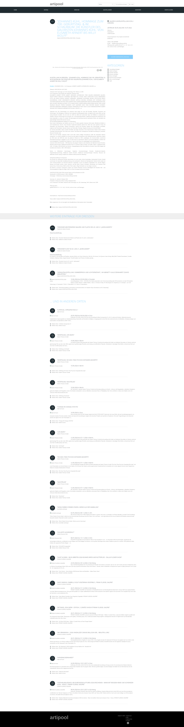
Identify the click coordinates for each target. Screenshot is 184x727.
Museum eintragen (113, 74)
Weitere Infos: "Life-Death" (57, 446)
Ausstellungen (107, 10)
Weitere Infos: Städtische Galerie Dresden (62, 239)
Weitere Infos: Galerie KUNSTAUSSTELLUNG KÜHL (64, 289)
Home (15, 10)
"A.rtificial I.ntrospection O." (67, 310)
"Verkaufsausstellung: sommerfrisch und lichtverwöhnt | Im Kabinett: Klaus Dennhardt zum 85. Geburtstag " (93, 273)
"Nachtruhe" (61, 482)
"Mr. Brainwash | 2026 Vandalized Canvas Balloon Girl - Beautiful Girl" (83, 632)
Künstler (76, 10)
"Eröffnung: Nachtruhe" (66, 382)
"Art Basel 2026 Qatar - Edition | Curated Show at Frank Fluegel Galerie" (83, 607)
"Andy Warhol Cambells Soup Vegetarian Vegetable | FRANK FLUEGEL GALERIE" (85, 582)
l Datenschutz (128, 719)
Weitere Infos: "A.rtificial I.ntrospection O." (61, 323)
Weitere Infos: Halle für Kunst (59, 325)
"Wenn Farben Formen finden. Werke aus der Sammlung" (78, 507)
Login (131, 4)
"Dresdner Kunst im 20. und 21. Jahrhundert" (73, 249)
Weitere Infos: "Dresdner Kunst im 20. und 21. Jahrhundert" (65, 261)
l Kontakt (127, 720)
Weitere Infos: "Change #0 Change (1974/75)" (62, 420)
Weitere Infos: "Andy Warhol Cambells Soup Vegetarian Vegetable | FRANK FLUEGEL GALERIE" (74, 596)
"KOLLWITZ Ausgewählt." (65, 532)
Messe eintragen (113, 76)
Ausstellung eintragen (122, 4)
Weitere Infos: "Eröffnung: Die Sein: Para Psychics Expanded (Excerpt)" (68, 370)
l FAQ (126, 717)
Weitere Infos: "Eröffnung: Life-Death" (60, 349)
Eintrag (46, 10)
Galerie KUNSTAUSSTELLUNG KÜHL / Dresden (68, 38)
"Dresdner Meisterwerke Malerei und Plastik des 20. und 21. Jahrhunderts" (84, 227)
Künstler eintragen (113, 72)
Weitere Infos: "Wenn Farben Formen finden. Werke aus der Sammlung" (68, 521)
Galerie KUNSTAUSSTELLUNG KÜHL (67, 207)
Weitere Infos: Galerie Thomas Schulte (61, 350)
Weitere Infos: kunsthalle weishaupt (60, 522)
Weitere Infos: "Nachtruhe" (57, 496)
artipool (56, 4)
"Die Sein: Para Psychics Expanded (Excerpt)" (73, 457)
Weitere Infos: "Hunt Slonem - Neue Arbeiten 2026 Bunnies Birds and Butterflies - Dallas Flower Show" (75, 571)
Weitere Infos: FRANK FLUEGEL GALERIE (62, 573)
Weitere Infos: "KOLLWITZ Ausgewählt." (61, 546)
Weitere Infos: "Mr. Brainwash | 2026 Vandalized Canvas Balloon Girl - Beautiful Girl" (71, 646)
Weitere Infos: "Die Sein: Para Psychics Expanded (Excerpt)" (65, 471)
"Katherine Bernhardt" (65, 658)
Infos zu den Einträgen (114, 79)
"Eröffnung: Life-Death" (65, 335)
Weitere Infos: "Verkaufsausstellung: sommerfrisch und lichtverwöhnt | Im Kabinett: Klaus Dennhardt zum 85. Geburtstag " (80, 287)
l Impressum (128, 715)
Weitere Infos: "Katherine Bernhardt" (60, 671)
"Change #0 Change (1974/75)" (67, 407)
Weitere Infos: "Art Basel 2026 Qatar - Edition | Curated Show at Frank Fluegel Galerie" (71, 621)
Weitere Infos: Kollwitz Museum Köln (60, 547)
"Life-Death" (61, 432)
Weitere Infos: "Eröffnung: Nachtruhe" (60, 395)
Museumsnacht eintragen (115, 77)
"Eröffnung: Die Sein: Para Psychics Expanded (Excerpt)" (77, 360)
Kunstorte (138, 10)
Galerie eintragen (113, 71)
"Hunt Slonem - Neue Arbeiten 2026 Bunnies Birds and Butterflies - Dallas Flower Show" (89, 557)
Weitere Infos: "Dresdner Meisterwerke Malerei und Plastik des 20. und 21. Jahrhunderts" (72, 237)
